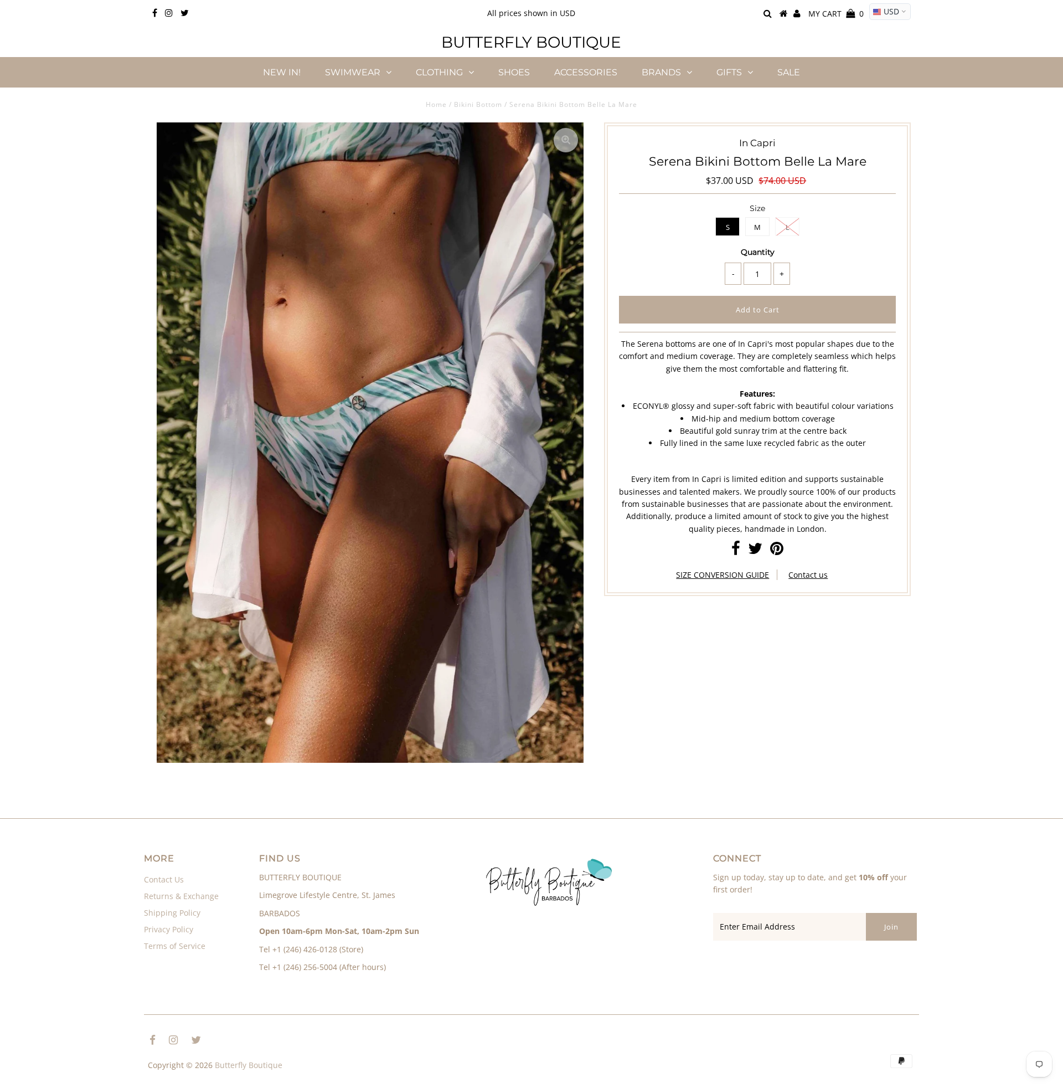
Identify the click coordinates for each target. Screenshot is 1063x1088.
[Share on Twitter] (755, 551)
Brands (661, 72)
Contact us (808, 574)
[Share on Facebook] (735, 551)
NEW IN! (282, 72)
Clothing (439, 72)
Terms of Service (174, 946)
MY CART (836, 13)
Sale (788, 72)
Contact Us (164, 879)
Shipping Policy (172, 912)
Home (436, 104)
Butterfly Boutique (531, 42)
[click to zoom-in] (566, 140)
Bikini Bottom (478, 104)
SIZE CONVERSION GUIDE (722, 574)
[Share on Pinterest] (776, 551)
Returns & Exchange (181, 896)
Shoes (514, 72)
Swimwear (352, 72)
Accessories (585, 72)
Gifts (729, 72)
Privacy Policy (168, 929)
